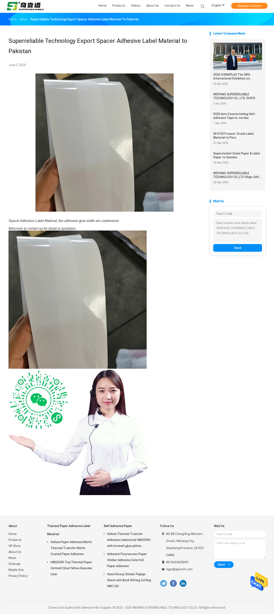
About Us (15, 552)
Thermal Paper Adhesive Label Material (68, 530)
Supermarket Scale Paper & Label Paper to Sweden (236, 155)
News (12, 558)
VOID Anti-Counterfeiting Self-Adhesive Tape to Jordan (234, 116)
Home (13, 534)
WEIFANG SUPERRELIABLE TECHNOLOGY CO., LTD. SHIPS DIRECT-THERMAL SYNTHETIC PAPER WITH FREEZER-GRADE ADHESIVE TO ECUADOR (234, 96)
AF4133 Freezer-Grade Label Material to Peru (233, 135)
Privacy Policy (18, 576)
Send (237, 248)
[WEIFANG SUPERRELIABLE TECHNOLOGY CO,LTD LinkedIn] (183, 583)
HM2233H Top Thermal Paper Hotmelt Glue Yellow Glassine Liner (71, 568)
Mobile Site (16, 570)
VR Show (15, 546)
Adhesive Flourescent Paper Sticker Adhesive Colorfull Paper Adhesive (127, 560)
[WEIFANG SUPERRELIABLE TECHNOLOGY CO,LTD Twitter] (163, 583)
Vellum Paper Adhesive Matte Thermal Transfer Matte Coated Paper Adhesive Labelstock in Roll (71, 548)
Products (15, 540)
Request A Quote (249, 5)
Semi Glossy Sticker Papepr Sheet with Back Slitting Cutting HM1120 (129, 580)
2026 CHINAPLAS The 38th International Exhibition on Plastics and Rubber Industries (235, 76)
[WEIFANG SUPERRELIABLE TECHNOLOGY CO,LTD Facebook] (173, 583)
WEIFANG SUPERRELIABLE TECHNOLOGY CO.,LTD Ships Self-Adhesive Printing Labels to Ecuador (236, 175)
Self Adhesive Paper (118, 526)
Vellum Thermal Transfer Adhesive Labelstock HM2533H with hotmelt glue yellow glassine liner (128, 540)
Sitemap (14, 564)
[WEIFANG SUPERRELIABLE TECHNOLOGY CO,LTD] (25, 6)
